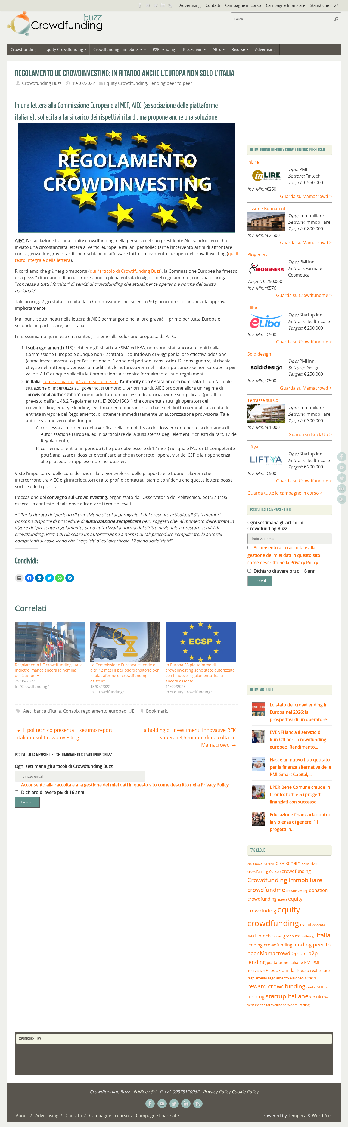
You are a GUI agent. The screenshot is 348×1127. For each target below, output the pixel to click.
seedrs (310, 987)
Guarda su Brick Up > (310, 434)
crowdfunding (296, 871)
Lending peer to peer (170, 83)
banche (269, 864)
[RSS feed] (170, 5)
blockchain (288, 863)
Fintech (263, 936)
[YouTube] (147, 5)
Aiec (27, 711)
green (288, 936)
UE (131, 711)
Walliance (278, 1005)
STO (312, 997)
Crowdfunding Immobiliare (284, 880)
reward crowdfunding (276, 986)
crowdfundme (266, 889)
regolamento (257, 978)
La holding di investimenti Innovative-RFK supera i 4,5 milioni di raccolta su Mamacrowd (188, 737)
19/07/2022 (83, 83)
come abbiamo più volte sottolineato (80, 381)
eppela (282, 899)
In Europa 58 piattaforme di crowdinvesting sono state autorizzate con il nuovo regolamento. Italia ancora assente (200, 673)
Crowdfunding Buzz (41, 83)
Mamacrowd (275, 953)
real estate (320, 970)
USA (325, 997)
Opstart (299, 954)
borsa (305, 864)
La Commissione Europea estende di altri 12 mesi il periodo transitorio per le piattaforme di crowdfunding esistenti (124, 673)
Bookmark (156, 711)
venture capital (258, 1005)
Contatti (213, 5)
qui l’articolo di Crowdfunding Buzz (125, 271)
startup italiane (287, 996)
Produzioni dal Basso (287, 970)
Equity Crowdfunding (125, 83)
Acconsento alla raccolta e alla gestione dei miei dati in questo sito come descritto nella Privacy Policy (124, 785)
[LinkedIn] (163, 5)
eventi (305, 924)
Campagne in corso (243, 5)
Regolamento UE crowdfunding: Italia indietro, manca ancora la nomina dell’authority (49, 670)
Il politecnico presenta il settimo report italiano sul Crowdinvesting (64, 734)
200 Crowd (254, 864)
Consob (71, 711)
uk (318, 997)
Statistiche (319, 5)
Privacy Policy (217, 1092)
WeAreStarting (298, 1005)
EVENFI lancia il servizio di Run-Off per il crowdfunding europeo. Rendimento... (298, 739)
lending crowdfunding (269, 945)
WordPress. (324, 1116)
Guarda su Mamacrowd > (306, 196)
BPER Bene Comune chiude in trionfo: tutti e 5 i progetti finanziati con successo (300, 794)
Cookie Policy (245, 1092)
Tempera (297, 1116)
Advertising (190, 5)
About (22, 1116)
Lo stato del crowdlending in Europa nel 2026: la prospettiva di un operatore (299, 712)
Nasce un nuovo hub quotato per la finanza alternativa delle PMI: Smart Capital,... (300, 767)
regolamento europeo (103, 711)
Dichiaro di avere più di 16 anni (52, 792)
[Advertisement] (293, 637)
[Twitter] (155, 5)
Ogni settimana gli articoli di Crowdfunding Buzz (64, 766)
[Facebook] (140, 5)
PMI (308, 962)
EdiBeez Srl (145, 1092)
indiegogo (309, 936)
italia (323, 935)
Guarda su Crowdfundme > (304, 295)
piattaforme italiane (285, 962)
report (310, 977)
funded (277, 936)
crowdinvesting (297, 891)
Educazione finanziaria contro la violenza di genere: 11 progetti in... (300, 822)
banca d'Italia (47, 711)
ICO (297, 936)
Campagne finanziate (285, 5)
